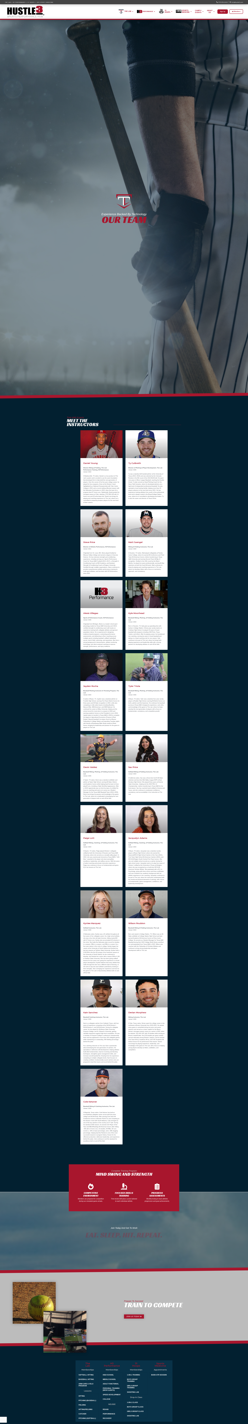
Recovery (107, 1418)
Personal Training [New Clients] (111, 1389)
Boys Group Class (135, 1407)
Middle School (109, 1379)
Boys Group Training (132, 1380)
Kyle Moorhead (136, 613)
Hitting (82, 1396)
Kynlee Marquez (91, 923)
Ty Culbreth (134, 463)
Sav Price (133, 767)
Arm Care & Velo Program (86, 1385)
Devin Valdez (90, 767)
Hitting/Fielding (85, 1409)
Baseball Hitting (86, 1379)
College (106, 1399)
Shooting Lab (133, 1392)
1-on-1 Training (133, 1375)
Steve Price (89, 542)
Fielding (82, 1405)
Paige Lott (88, 838)
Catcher (82, 1414)
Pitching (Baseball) (87, 1400)
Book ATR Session (159, 1375)
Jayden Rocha (90, 686)
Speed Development (112, 1394)
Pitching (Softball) (87, 1418)
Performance (109, 1414)
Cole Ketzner (90, 1102)
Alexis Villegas (90, 613)
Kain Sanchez (90, 1012)
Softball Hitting (86, 1375)
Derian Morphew (137, 1012)
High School (108, 1375)
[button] (134, 1316)
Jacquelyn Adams (137, 838)
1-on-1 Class (132, 1402)
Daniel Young (90, 463)
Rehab (105, 1409)
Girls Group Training (132, 1387)
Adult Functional (111, 1384)
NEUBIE (111, 1404)
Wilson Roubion (136, 923)
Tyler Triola (134, 686)
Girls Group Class (135, 1411)
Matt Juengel (135, 542)
